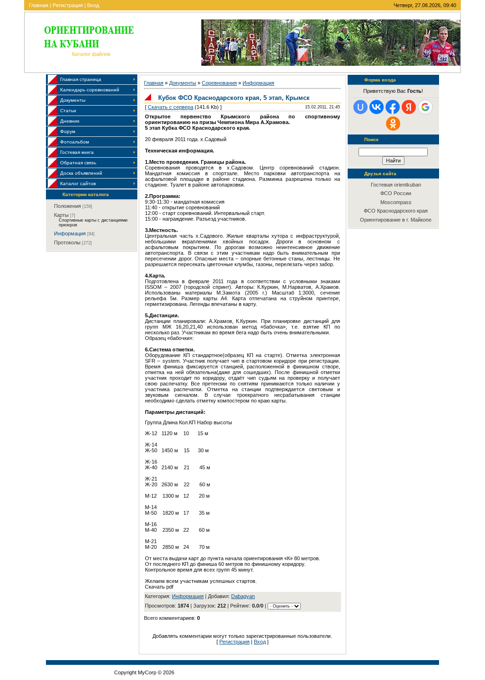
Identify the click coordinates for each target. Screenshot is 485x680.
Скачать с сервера (170, 107)
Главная (38, 5)
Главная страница (80, 79)
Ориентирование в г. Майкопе (395, 220)
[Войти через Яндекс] (409, 107)
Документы (72, 100)
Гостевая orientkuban (396, 185)
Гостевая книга (77, 152)
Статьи (68, 110)
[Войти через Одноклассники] (393, 123)
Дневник (69, 121)
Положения (67, 206)
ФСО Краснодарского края (396, 211)
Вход (93, 5)
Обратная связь (78, 162)
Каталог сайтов (78, 183)
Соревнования (219, 83)
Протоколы (67, 242)
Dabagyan (243, 596)
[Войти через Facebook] (393, 107)
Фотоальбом (74, 141)
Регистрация (68, 5)
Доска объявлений (81, 173)
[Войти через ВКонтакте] (376, 107)
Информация (70, 233)
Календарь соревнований (89, 89)
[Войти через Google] (425, 107)
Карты (61, 215)
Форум (67, 131)
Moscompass (396, 202)
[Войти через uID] (360, 107)
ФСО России (395, 193)
